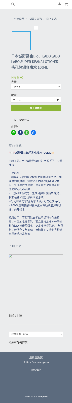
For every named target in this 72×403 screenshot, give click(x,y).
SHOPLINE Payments (40, 397)
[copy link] (33, 132)
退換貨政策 (36, 357)
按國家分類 (35, 18)
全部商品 (19, 18)
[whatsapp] (26, 132)
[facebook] (20, 132)
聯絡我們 (36, 369)
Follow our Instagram (36, 362)
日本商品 (51, 18)
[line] (13, 132)
